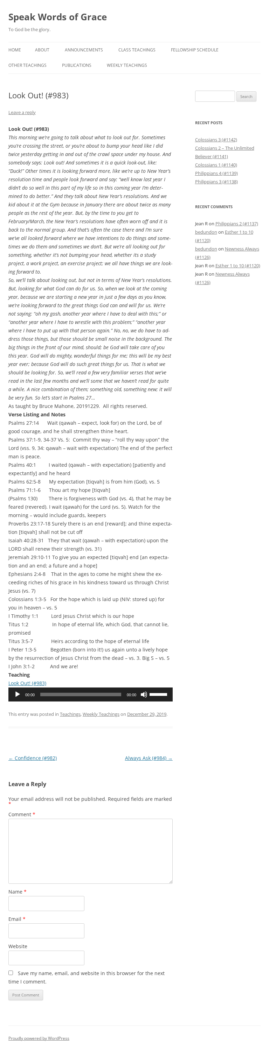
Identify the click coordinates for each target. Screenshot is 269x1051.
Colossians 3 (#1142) (216, 139)
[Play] (17, 694)
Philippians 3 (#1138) (216, 181)
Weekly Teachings (127, 65)
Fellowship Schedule (195, 50)
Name (17, 891)
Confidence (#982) (32, 758)
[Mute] (143, 694)
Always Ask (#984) (149, 758)
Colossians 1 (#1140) (216, 165)
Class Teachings (137, 50)
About (42, 50)
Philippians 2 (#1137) (236, 223)
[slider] (159, 693)
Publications (76, 65)
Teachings (70, 714)
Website (17, 946)
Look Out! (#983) (27, 683)
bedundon (206, 232)
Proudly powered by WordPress (38, 1038)
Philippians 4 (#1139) (216, 173)
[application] (90, 694)
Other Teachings (27, 65)
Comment (21, 814)
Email (17, 919)
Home (14, 50)
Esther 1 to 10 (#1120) (237, 265)
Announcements (84, 50)
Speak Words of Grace (57, 16)
